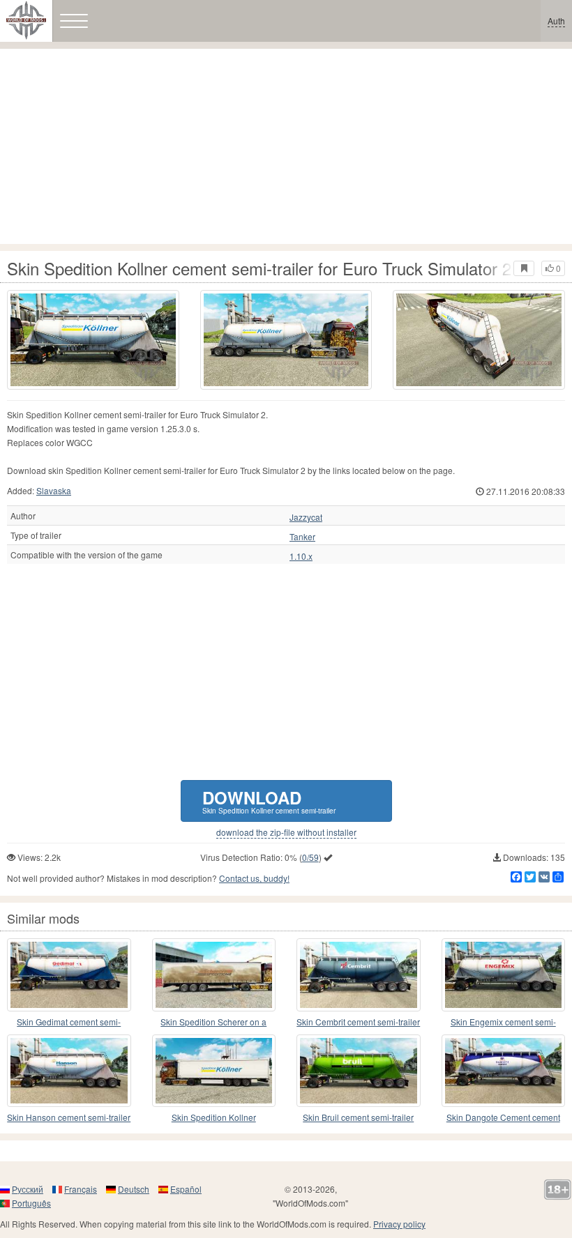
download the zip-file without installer (286, 832)
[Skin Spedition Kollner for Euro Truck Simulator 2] (214, 1070)
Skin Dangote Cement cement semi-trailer (503, 1117)
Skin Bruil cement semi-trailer (358, 1117)
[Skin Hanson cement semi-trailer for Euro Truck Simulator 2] (69, 1070)
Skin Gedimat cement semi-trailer (69, 1022)
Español (186, 1189)
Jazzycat (305, 517)
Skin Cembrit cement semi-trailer (358, 1021)
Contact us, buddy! (254, 878)
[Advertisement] (286, 146)
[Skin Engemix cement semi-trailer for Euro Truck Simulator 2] (504, 974)
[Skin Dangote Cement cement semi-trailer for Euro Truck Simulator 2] (504, 1070)
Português (31, 1203)
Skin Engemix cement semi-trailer (503, 1022)
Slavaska (53, 490)
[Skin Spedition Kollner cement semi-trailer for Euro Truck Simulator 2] (93, 340)
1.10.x (301, 556)
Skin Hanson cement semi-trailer (68, 1117)
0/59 (310, 857)
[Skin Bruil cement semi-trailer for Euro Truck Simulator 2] (358, 1070)
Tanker (302, 536)
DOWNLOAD (269, 801)
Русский (27, 1189)
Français (80, 1189)
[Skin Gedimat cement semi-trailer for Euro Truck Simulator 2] (69, 974)
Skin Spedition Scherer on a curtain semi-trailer (213, 1022)
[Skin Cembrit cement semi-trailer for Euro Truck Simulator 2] (358, 974)
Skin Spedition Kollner (214, 1117)
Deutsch (133, 1189)
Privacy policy (399, 1224)
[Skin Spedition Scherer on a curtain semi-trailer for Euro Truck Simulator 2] (214, 974)
